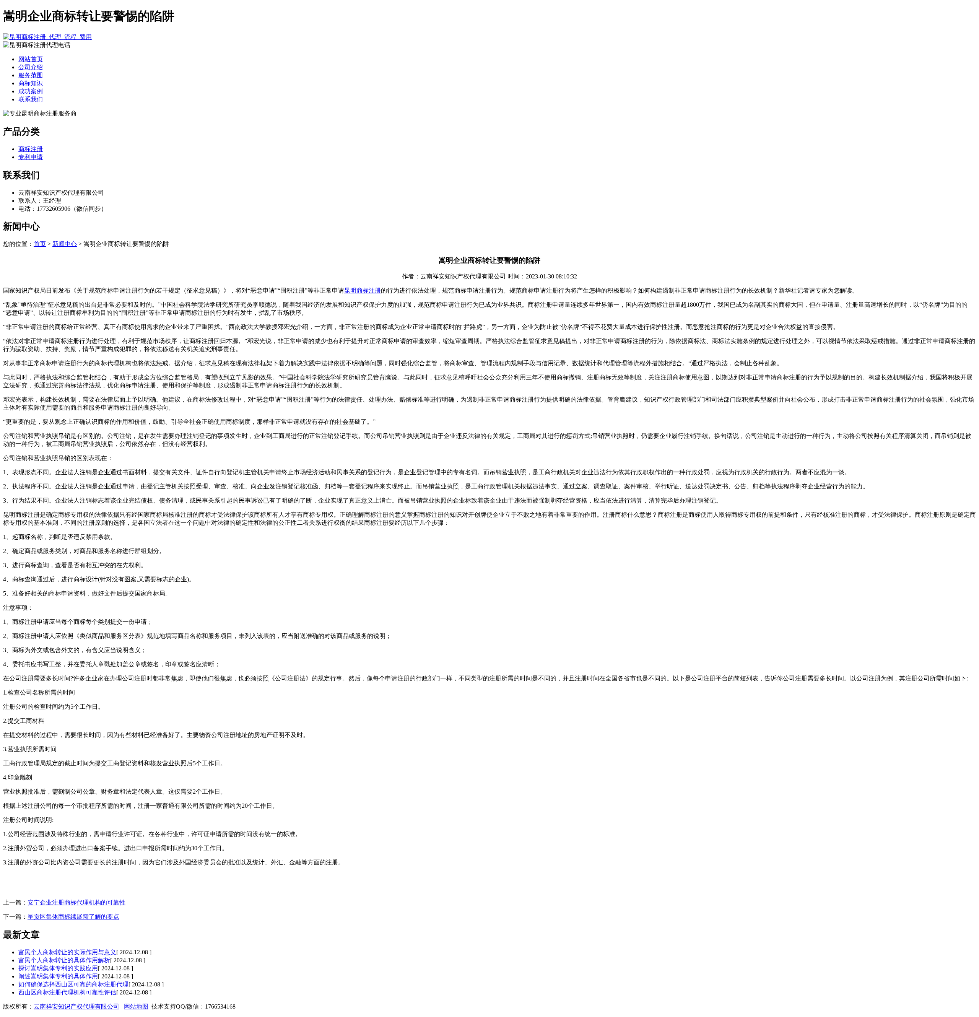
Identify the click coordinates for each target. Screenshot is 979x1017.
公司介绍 (30, 67)
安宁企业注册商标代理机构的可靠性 (76, 902)
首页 (40, 244)
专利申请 (30, 157)
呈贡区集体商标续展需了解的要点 (73, 916)
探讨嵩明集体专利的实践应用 (58, 968)
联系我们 (30, 99)
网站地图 (136, 1006)
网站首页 (30, 59)
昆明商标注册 (362, 290)
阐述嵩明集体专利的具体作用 (58, 976)
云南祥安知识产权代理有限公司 (76, 1006)
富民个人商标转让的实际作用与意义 (67, 952)
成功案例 (30, 91)
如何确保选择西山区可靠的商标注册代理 (73, 984)
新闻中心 (64, 244)
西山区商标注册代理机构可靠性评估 (67, 992)
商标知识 (30, 83)
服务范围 (30, 75)
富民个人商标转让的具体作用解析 (64, 960)
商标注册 (30, 149)
